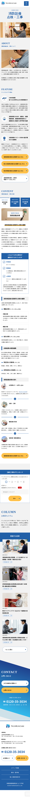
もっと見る (9, 649)
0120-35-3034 (23, 391)
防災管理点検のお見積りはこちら (13, 171)
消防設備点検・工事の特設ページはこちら (10, 178)
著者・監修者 (15, 772)
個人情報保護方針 (15, 777)
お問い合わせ (8, 690)
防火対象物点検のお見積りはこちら (14, 164)
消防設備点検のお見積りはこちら (13, 157)
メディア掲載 (15, 768)
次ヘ (14, 498)
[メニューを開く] (26, 3)
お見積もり (6, 758)
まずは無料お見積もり (10, 683)
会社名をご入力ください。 (9, 488)
